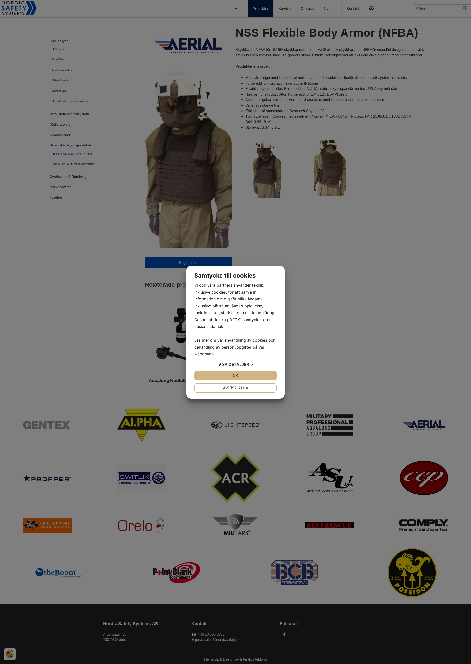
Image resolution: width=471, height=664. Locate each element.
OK (235, 375)
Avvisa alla (235, 387)
